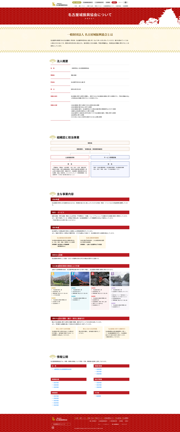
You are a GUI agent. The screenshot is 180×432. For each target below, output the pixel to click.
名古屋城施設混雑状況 (87, 2)
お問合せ (114, 2)
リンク (99, 424)
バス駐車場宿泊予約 (99, 2)
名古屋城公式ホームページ (61, 424)
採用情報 (108, 2)
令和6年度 (56, 385)
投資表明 (98, 396)
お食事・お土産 (90, 6)
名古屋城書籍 (125, 6)
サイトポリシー (106, 424)
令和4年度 (56, 403)
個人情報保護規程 (115, 424)
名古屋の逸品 (118, 6)
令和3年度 (56, 405)
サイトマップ (124, 424)
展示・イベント (82, 6)
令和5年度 (56, 387)
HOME (76, 6)
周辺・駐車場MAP (77, 2)
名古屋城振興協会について (109, 6)
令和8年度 (98, 369)
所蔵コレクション (98, 6)
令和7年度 (56, 382)
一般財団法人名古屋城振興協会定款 (62, 369)
